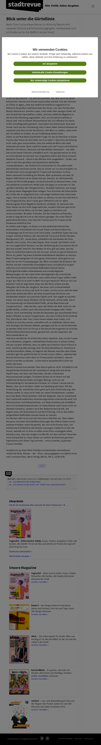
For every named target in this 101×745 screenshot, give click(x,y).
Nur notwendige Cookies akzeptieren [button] (50, 80)
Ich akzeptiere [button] (50, 64)
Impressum (60, 92)
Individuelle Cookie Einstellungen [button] (50, 72)
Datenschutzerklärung (40, 92)
